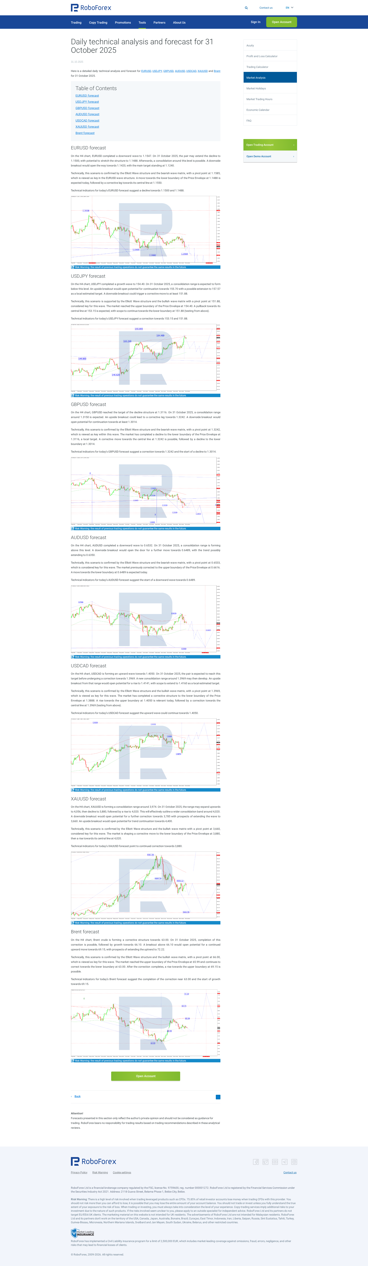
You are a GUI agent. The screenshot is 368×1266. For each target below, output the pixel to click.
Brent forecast (85, 133)
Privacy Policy (79, 1172)
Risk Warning (100, 1172)
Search (186, 7)
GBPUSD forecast (87, 108)
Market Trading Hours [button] (259, 99)
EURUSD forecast (87, 95)
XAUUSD (203, 70)
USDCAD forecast (87, 120)
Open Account (145, 1076)
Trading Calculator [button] (257, 66)
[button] (91, 8)
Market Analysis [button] (255, 77)
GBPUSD (168, 70)
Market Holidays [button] (256, 88)
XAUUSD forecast (87, 126)
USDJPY (157, 70)
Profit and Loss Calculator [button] (262, 56)
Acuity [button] (250, 45)
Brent (217, 70)
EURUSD (146, 70)
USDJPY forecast (87, 102)
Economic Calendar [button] (257, 109)
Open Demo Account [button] (258, 156)
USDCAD (191, 70)
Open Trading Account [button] (260, 144)
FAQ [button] (248, 120)
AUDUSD (180, 70)
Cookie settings (122, 1172)
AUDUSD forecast (87, 114)
